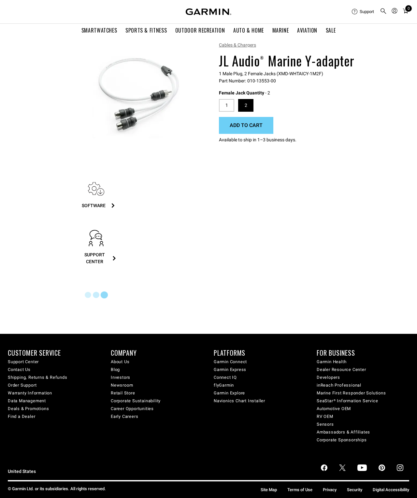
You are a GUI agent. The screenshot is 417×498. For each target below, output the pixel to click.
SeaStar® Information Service (347, 400)
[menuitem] (363, 11)
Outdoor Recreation (200, 30)
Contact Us (19, 369)
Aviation (307, 30)
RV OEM (325, 416)
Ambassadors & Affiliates (343, 432)
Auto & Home (248, 30)
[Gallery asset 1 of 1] (139, 97)
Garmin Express (230, 369)
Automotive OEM (334, 408)
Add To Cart (246, 125)
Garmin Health (331, 361)
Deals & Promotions (28, 408)
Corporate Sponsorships (342, 439)
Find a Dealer (21, 416)
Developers (328, 377)
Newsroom (122, 385)
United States (22, 471)
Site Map (269, 489)
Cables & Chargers (237, 45)
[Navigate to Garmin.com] (208, 11)
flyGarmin (224, 385)
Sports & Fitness (146, 30)
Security (354, 489)
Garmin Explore (229, 393)
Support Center (23, 361)
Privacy (330, 489)
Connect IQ (225, 377)
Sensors (325, 424)
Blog (115, 369)
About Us (120, 361)
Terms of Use (299, 489)
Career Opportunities (132, 408)
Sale (331, 30)
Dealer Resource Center (341, 369)
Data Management (27, 400)
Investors (120, 377)
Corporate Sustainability (136, 400)
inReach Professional (339, 385)
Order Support (22, 385)
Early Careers (124, 416)
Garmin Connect (230, 361)
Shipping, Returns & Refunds (37, 377)
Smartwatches (99, 30)
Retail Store (123, 393)
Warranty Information (30, 393)
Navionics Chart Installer (239, 400)
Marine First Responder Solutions (351, 393)
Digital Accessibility (391, 489)
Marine (280, 30)
